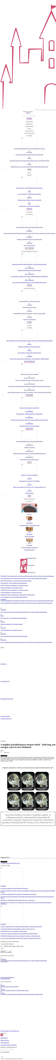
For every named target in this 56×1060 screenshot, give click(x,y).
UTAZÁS (29, 461)
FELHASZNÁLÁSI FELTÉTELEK (9, 1045)
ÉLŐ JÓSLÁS (29, 501)
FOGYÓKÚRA (29, 214)
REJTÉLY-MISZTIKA (29, 133)
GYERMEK (29, 327)
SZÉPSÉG (29, 175)
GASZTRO (29, 284)
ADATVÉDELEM (5, 1042)
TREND (29, 169)
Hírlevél (28, 113)
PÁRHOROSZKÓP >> (6, 978)
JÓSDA (29, 495)
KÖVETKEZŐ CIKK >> (14, 863)
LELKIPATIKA (29, 121)
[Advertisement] (28, 730)
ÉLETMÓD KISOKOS (29, 550)
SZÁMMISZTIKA (29, 126)
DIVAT (29, 172)
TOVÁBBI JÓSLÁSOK (6, 718)
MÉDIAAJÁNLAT (5, 1040)
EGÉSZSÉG (29, 208)
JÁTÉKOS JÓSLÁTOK (29, 499)
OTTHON (29, 321)
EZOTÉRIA (29, 118)
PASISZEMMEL (29, 394)
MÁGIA (29, 128)
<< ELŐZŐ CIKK (5, 863)
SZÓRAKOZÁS (29, 428)
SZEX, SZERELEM (29, 247)
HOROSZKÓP (29, 124)
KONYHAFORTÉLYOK (29, 288)
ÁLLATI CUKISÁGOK (29, 361)
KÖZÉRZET (29, 212)
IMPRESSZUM (4, 1038)
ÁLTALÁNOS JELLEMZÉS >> (8, 977)
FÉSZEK (29, 325)
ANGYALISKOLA (29, 131)
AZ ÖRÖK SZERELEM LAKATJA (29, 251)
